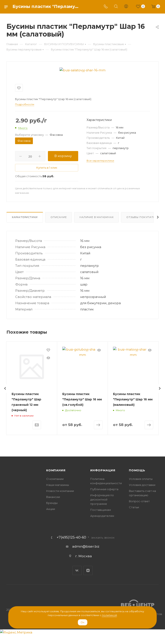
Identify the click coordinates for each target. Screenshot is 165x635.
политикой (109, 615)
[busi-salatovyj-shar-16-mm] (82, 70)
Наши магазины (57, 485)
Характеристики (25, 217)
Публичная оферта (104, 489)
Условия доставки (142, 485)
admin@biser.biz (85, 546)
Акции (50, 509)
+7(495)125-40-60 (71, 537)
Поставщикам (100, 509)
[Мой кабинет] (126, 7)
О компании (55, 479)
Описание (58, 217)
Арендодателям (102, 515)
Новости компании (60, 491)
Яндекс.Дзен (88, 570)
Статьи (134, 507)
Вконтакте (77, 570)
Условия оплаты (141, 479)
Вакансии (53, 497)
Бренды (52, 503)
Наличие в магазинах (96, 217)
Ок (82, 622)
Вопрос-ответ (139, 501)
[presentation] (5, 388)
